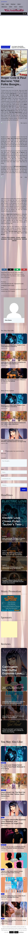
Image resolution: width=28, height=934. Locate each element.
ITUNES (18, 237)
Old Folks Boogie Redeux (18, 274)
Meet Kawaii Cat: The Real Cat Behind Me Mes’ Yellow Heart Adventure (13, 363)
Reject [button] (16, 932)
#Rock (19, 4)
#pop (7, 4)
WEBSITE (12, 237)
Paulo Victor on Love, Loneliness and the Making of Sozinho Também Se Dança (13, 847)
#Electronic (4, 6)
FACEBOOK (4, 239)
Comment (3, 458)
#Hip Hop (13, 4)
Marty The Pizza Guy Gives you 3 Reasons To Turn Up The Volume (13, 380)
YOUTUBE (24, 239)
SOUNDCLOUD (17, 239)
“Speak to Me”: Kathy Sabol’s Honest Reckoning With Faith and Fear (13, 688)
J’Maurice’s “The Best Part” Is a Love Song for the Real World (13, 716)
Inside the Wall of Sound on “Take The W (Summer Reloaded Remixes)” (13, 702)
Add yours (3, 453)
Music (2, 817)
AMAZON (23, 237)
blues (16, 272)
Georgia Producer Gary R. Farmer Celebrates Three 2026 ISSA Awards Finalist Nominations (12, 581)
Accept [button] (11, 932)
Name (2, 469)
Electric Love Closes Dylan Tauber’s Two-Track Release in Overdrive (13, 345)
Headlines (3, 274)
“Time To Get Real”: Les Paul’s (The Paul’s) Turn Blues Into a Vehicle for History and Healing (13, 730)
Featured (20, 272)
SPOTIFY (14, 240)
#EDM (10, 6)
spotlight (22, 276)
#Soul (15, 6)
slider (18, 276)
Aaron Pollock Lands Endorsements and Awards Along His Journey (13, 567)
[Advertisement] (14, 31)
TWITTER (10, 239)
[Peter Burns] (14, 307)
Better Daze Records (9, 272)
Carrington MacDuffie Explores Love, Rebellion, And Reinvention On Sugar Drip (19, 48)
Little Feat (8, 274)
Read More (21, 932)
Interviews (3, 844)
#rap (3, 4)
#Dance (21, 6)
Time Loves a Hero (5, 277)
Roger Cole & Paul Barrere (10, 276)
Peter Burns (10, 87)
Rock (2, 276)
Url (2, 482)
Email (2, 475)
